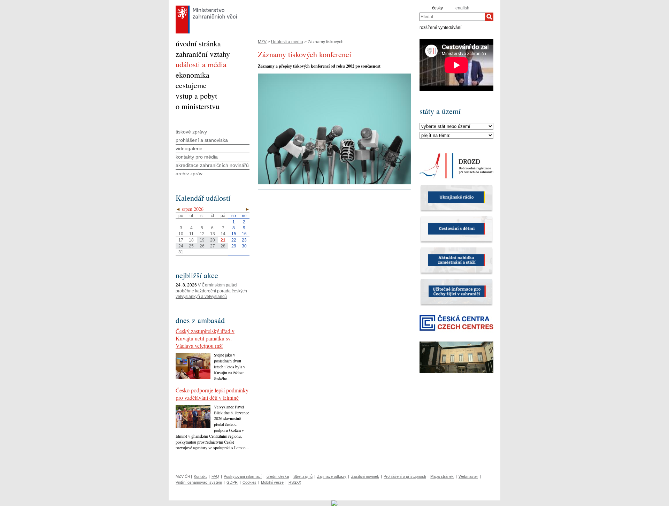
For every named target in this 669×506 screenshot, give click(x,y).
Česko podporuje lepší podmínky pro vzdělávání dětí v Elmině (212, 393)
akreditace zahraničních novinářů (212, 165)
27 (212, 246)
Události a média (287, 41)
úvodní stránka (198, 43)
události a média (201, 64)
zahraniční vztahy (203, 54)
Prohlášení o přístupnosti (405, 476)
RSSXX (295, 482)
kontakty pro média (197, 157)
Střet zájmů (303, 476)
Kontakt (200, 476)
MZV (262, 41)
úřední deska (278, 476)
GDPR (232, 482)
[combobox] (452, 17)
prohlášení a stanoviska (202, 140)
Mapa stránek (442, 476)
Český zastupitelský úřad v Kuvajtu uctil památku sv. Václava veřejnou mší (205, 338)
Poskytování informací (243, 476)
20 (212, 240)
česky (437, 8)
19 (202, 240)
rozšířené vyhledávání (440, 27)
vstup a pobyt (196, 96)
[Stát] (456, 126)
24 (180, 246)
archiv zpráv (189, 173)
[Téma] (456, 135)
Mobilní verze (272, 482)
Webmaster (468, 476)
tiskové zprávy (191, 132)
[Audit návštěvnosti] (334, 502)
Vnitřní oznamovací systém (199, 482)
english (462, 8)
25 (191, 246)
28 (223, 246)
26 (202, 246)
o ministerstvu (198, 106)
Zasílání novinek (365, 476)
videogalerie (189, 148)
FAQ (215, 476)
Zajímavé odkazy (331, 476)
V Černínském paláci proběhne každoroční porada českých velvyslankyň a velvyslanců (211, 291)
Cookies (249, 482)
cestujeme (191, 85)
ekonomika (192, 75)
